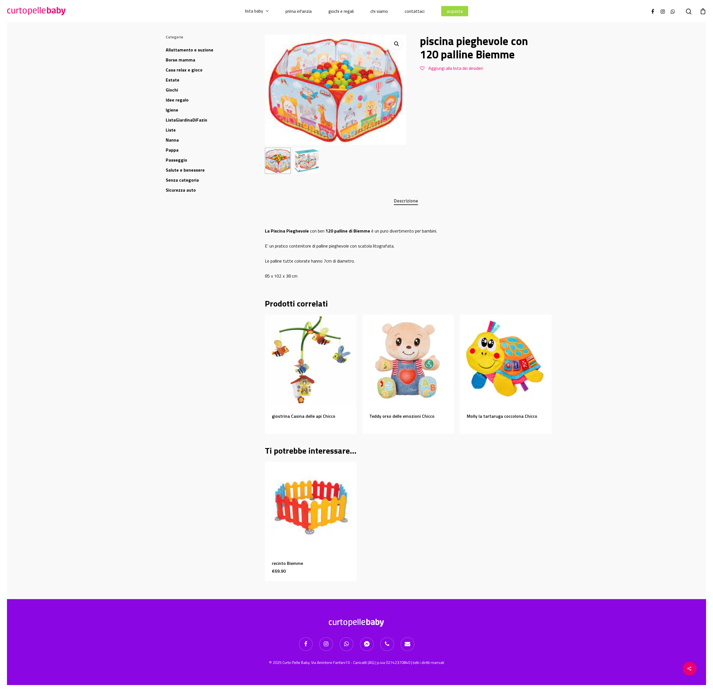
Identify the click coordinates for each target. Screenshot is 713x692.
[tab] (406, 201)
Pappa (172, 150)
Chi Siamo (379, 11)
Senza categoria (182, 180)
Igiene (172, 110)
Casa (184, 69)
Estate (172, 79)
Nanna (172, 140)
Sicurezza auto (181, 190)
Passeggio (176, 160)
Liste (171, 130)
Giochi (172, 89)
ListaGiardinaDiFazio (186, 120)
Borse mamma (180, 59)
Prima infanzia (298, 11)
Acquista (455, 11)
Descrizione (406, 200)
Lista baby (254, 11)
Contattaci (414, 11)
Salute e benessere (185, 170)
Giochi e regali (341, 11)
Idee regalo (177, 100)
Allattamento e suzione (189, 49)
